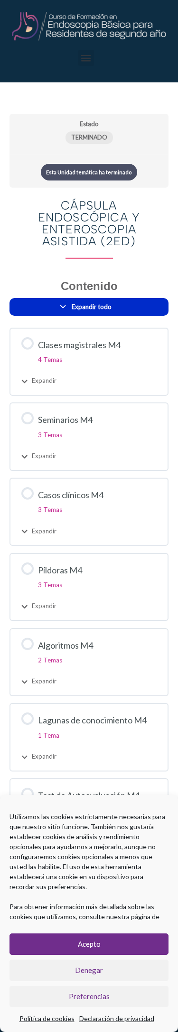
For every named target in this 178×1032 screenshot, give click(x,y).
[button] (86, 58)
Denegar (89, 970)
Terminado (89, 137)
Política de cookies (47, 1018)
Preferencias (89, 996)
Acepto (89, 944)
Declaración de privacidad (116, 1018)
